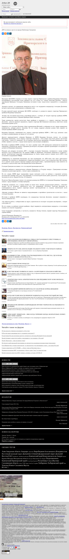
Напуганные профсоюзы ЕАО (18, 263)
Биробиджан (39, 451)
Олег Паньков (63, 423)
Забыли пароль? (14, 11)
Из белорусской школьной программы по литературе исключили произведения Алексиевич (28, 343)
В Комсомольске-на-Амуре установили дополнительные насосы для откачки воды (20, 371)
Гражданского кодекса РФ (23, 515)
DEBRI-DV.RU (17, 545)
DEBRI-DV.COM (10, 545)
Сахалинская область (10, 463)
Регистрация (5, 11)
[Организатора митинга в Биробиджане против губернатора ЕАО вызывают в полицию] (4, 308)
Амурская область (13, 451)
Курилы (4, 458)
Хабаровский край (55, 463)
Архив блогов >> (7, 425)
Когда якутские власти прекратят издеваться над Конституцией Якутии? (35, 295)
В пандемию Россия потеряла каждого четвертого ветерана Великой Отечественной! (27, 335)
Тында (27, 463)
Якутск (26, 465)
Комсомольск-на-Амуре (52, 456)
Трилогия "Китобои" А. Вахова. (9, 435)
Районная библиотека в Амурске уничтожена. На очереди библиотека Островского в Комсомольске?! (25, 400)
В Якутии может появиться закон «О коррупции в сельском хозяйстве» (34, 271)
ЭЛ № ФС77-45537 (29, 510)
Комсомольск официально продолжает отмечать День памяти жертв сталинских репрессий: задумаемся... (25, 415)
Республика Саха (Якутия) (48, 461)
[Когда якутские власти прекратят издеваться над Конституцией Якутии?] (4, 299)
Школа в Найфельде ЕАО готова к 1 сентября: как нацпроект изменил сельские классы (21, 368)
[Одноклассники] (5, 33)
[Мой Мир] (8, 33)
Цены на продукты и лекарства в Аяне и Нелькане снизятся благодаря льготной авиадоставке (23, 385)
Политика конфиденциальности (19, 504)
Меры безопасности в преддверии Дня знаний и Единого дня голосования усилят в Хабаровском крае (25, 366)
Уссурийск (35, 463)
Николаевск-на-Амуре (39, 458)
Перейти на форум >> (8, 441)
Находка (30, 458)
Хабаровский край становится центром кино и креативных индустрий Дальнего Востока (21, 375)
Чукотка (5, 465)
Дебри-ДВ (6, 3)
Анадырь (24, 451)
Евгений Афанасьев (61, 405)
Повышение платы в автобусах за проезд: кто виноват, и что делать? (17, 422)
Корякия (64, 456)
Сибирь (20, 463)
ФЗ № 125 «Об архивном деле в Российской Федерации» (47, 512)
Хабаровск (42, 463)
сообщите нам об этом (26, 540)
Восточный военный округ (12, 454)
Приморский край (26, 228)
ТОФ (23, 463)
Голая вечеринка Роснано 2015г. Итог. (10, 404)
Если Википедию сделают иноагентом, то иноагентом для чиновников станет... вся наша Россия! (30, 345)
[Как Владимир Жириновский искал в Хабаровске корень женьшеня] (4, 292)
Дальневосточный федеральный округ (39, 454)
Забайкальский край (24, 456)
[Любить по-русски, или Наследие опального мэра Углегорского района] (4, 252)
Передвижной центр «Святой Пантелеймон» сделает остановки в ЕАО (17, 383)
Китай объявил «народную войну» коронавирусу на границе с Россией (22, 338)
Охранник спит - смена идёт (8, 437)
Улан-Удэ (31, 463)
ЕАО (10, 456)
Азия (4, 451)
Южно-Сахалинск (16, 465)
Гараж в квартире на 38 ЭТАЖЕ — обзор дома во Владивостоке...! (21, 348)
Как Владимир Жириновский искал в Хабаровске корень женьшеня (32, 289)
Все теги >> (5, 467)
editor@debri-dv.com (40, 507)
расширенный (27, 13)
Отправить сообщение (28, 507)
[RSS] (1, 499)
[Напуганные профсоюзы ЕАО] (4, 267)
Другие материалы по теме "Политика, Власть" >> (16, 323)
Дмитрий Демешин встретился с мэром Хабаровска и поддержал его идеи (18, 370)
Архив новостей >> (8, 391)
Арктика (31, 451)
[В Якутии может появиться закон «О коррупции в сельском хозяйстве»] (4, 275)
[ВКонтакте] (3, 33)
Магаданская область (20, 458)
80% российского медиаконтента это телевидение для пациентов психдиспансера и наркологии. (23, 439)
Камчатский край (36, 456)
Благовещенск (50, 451)
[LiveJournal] (10, 33)
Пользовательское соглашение (7, 504)
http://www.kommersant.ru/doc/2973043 (13, 218)
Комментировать (9, 231)
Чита (65, 463)
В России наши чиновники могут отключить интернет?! (18, 333)
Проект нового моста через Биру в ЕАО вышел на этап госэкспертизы (17, 381)
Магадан (10, 458)
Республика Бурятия (32, 461)
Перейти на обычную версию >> (13, 23)
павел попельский (62, 402)
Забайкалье (15, 456)
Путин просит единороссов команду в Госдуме (16, 331)
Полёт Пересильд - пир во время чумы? (13, 340)
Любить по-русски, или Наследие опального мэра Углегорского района (34, 249)
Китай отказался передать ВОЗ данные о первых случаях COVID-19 (22, 353)
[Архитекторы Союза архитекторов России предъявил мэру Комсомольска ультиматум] (4, 283)
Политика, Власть (7, 228)
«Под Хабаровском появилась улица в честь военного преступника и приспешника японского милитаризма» (34, 240)
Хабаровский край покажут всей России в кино (12, 373)
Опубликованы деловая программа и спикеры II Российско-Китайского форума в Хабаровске (23, 387)
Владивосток (16, 228)
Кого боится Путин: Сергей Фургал (10, 418)
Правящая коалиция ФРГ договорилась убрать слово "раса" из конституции (24, 350)
